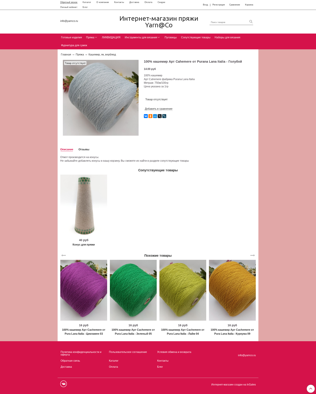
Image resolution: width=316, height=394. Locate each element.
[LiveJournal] (164, 116)
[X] (160, 116)
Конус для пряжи (84, 244)
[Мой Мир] (155, 116)
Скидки (161, 2)
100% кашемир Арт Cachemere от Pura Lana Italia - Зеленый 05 (133, 331)
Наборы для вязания (227, 37)
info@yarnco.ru (69, 21)
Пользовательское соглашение (128, 352)
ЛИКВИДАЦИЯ (111, 37)
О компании (102, 2)
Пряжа (90, 37)
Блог (85, 7)
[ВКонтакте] (146, 116)
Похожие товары (158, 255)
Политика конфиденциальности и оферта (81, 353)
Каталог (87, 2)
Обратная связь (70, 360)
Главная (66, 54)
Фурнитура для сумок (74, 45)
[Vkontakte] (63, 384)
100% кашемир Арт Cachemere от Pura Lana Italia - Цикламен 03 (83, 331)
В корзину (84, 234)
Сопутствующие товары (196, 37)
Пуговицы (171, 37)
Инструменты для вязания (141, 37)
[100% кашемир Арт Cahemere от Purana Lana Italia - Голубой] (101, 97)
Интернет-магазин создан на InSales (233, 384)
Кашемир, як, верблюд (102, 54)
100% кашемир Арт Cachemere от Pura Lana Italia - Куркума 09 (232, 331)
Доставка (134, 2)
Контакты (119, 2)
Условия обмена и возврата (174, 352)
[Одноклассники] (150, 116)
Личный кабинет (68, 7)
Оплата (148, 2)
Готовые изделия (71, 37)
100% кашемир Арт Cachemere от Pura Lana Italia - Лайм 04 (182, 331)
